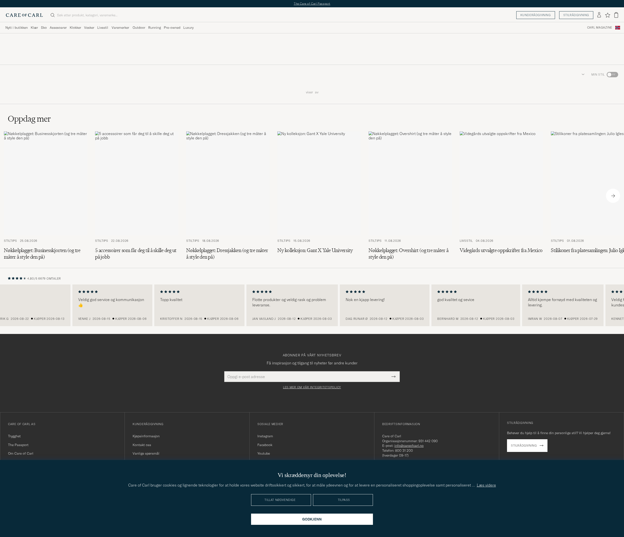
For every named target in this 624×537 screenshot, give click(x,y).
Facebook (264, 445)
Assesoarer (58, 27)
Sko (44, 27)
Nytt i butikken (16, 27)
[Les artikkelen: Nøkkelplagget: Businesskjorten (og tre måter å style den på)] (45, 195)
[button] (582, 74)
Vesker (89, 27)
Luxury (188, 27)
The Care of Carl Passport (312, 3)
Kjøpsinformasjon (146, 436)
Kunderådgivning (535, 15)
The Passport (18, 445)
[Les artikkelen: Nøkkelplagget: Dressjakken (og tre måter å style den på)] (228, 195)
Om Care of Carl (20, 453)
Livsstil (102, 27)
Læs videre (486, 485)
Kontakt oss (142, 445)
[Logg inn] (599, 15)
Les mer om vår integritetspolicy (312, 387)
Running (154, 27)
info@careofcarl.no (409, 445)
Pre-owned (172, 27)
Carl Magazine (599, 27)
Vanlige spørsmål (146, 453)
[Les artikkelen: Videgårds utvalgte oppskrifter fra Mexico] (501, 195)
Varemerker (120, 27)
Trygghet (14, 436)
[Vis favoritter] (607, 15)
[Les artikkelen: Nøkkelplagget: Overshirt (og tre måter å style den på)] (410, 195)
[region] (312, 305)
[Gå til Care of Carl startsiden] (24, 15)
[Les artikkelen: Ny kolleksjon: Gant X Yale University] (319, 195)
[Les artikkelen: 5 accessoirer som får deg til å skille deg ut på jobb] (136, 195)
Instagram (265, 436)
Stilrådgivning (576, 15)
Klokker (75, 27)
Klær (34, 27)
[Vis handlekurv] (616, 15)
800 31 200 (404, 450)
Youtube (263, 453)
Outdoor (139, 27)
